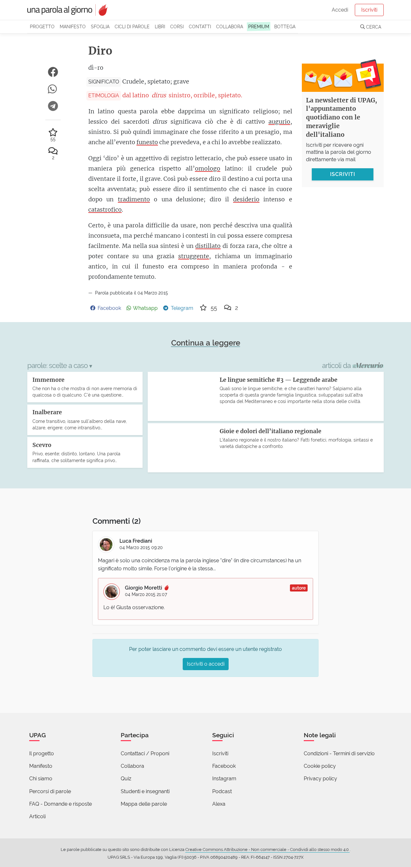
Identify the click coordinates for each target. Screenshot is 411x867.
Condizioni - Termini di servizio (339, 753)
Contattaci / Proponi (145, 753)
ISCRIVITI (342, 174)
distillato (208, 246)
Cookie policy (320, 766)
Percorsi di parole (50, 791)
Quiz (126, 778)
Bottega (284, 26)
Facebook (224, 766)
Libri (160, 26)
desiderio (246, 199)
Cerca (373, 27)
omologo (207, 168)
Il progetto (41, 753)
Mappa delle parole (144, 804)
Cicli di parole (132, 26)
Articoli (37, 816)
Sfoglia (100, 26)
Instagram (224, 778)
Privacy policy (320, 778)
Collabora (229, 26)
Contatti (200, 26)
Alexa (218, 804)
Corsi (177, 26)
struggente (193, 256)
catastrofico (105, 209)
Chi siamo (40, 778)
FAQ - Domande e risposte (60, 804)
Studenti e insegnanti (145, 791)
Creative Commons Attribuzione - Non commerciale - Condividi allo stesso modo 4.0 (267, 849)
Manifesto (73, 26)
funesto (147, 142)
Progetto (42, 26)
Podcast (222, 791)
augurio (279, 121)
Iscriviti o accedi (205, 664)
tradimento (134, 199)
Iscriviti (369, 10)
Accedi (340, 10)
